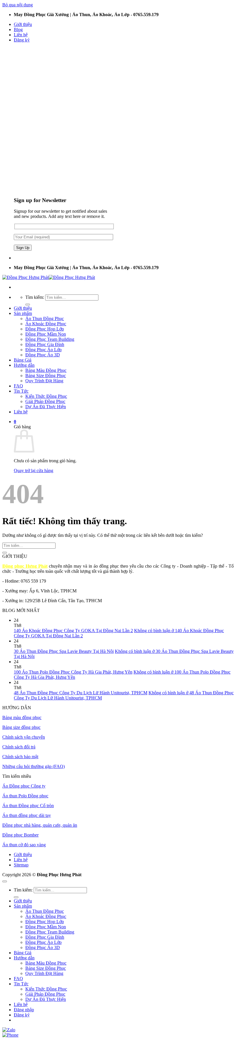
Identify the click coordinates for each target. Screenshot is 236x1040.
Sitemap (21, 864)
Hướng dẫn (24, 365)
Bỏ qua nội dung (17, 4)
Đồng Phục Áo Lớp (43, 349)
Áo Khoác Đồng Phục (45, 323)
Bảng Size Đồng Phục (45, 375)
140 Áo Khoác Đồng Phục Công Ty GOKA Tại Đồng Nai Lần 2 (73, 630)
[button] (22, 39)
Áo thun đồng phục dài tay (26, 815)
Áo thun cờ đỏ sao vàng (24, 844)
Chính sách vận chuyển (23, 737)
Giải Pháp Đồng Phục (45, 401)
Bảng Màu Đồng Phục (45, 370)
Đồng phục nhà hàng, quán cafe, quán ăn (39, 825)
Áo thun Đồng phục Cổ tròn (28, 805)
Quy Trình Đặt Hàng (44, 380)
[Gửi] (27, 304)
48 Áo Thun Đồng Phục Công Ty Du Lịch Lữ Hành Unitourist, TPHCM (80, 692)
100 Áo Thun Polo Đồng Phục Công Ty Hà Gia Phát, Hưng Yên (73, 672)
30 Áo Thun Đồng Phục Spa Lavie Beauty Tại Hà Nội (64, 651)
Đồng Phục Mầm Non (45, 334)
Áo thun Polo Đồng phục (25, 795)
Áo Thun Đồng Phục (44, 318)
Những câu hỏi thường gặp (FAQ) (33, 766)
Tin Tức (21, 391)
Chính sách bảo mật (20, 756)
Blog (18, 29)
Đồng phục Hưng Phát (24, 566)
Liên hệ (21, 34)
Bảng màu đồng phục (21, 717)
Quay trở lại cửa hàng (33, 470)
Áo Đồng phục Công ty (23, 786)
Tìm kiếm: (34, 297)
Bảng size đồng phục (21, 727)
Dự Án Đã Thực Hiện (45, 406)
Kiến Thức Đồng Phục (46, 396)
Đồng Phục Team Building (49, 339)
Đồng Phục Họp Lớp (44, 328)
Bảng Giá (22, 360)
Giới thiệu (23, 24)
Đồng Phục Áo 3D (42, 354)
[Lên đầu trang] (4, 881)
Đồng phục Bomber (20, 834)
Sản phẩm (23, 313)
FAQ (18, 385)
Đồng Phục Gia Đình (44, 344)
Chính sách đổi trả (18, 746)
